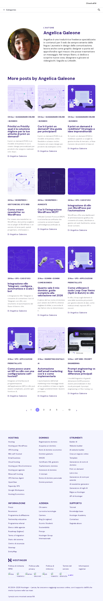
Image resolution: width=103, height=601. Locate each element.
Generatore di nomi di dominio (79, 463)
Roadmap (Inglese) (16, 531)
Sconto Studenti (46, 523)
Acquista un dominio (47, 446)
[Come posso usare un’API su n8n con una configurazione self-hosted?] (21, 340)
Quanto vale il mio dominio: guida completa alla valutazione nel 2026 (50, 291)
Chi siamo (43, 507)
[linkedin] (50, 560)
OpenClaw (12, 482)
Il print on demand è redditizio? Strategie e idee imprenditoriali (81, 129)
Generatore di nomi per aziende (79, 478)
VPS (77, 200)
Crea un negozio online (79, 454)
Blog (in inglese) (45, 519)
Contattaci (74, 519)
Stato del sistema (15, 539)
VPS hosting (13, 450)
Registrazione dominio (48, 442)
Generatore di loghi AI (79, 488)
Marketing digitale (54, 359)
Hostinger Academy (78, 515)
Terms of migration (16, 535)
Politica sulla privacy (34, 567)
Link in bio (74, 473)
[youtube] (75, 560)
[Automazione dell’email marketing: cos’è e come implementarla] (51, 340)
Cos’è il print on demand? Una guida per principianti (50, 129)
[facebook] (57, 560)
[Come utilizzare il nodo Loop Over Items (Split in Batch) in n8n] (81, 259)
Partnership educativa (17, 519)
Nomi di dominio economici (50, 450)
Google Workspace (16, 490)
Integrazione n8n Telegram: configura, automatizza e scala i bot (21, 287)
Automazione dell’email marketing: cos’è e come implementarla (50, 372)
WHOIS (42, 458)
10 (69, 409)
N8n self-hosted (15, 454)
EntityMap (12, 551)
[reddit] (81, 560)
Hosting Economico (16, 494)
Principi (42, 531)
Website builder (76, 446)
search (98, 9)
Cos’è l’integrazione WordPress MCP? (50, 211)
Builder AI (73, 442)
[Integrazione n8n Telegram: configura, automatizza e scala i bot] (21, 259)
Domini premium (46, 482)
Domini (48, 278)
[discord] (93, 560)
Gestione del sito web (18, 204)
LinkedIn (72, 60)
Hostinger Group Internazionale (46, 537)
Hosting (11, 442)
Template (73, 458)
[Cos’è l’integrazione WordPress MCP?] (51, 181)
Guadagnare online (25, 117)
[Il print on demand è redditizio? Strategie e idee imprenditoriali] (81, 98)
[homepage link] (5, 4)
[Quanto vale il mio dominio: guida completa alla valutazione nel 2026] (51, 259)
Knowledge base (76, 511)
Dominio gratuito (46, 454)
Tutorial (73, 507)
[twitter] (69, 560)
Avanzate (42, 204)
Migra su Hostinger (77, 492)
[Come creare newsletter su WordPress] (21, 181)
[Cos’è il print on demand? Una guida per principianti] (51, 98)
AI (38, 363)
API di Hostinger (76, 496)
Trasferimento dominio (48, 466)
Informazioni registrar (84, 567)
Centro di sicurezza (16, 543)
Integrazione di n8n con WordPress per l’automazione (79, 208)
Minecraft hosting (15, 474)
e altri (70, 575)
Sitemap (11, 547)
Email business (14, 458)
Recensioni (12, 511)
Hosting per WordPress (17, 446)
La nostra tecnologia (47, 511)
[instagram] (63, 560)
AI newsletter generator (79, 484)
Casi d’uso (85, 200)
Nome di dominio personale (50, 478)
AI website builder (77, 450)
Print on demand (76, 469)
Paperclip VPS (14, 486)
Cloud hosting (14, 462)
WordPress (21, 200)
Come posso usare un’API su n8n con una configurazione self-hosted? (21, 372)
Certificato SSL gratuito (49, 462)
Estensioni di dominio (48, 470)
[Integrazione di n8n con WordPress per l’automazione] (81, 181)
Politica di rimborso (50, 567)
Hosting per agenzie (16, 470)
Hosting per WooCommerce (20, 466)
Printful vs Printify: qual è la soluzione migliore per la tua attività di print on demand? (19, 131)
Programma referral (16, 523)
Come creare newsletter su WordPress (16, 212)
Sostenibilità (44, 527)
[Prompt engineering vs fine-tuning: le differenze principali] (81, 340)
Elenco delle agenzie (16, 527)
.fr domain (43, 474)
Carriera (42, 515)
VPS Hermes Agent (16, 478)
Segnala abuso (76, 523)
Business (13, 121)
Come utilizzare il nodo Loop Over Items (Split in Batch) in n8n (81, 290)
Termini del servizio (67, 567)
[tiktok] (87, 560)
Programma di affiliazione (18, 515)
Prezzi (10, 507)
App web (79, 359)
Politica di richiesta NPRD (16, 567)
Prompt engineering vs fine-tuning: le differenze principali (81, 371)
